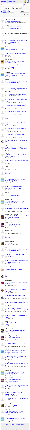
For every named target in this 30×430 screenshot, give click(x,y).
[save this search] (28, 5)
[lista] (2, 11)
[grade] (7, 11)
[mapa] (12, 11)
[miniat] (4, 11)
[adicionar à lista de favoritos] (6, 21)
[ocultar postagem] (28, 22)
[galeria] (10, 11)
